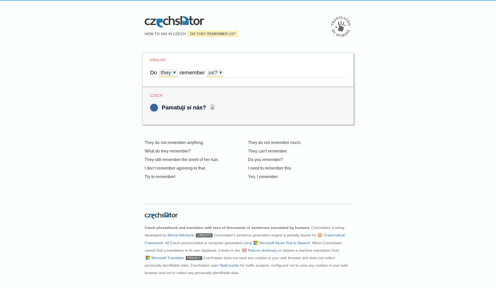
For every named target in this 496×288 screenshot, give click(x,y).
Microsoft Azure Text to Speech (284, 243)
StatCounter (229, 265)
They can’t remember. (268, 151)
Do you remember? (265, 159)
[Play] (154, 107)
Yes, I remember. (263, 176)
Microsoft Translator (167, 258)
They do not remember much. (274, 142)
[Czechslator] (174, 22)
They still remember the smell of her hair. (182, 159)
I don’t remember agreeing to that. (175, 168)
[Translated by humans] (340, 26)
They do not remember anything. (174, 142)
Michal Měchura (181, 235)
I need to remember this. (270, 168)
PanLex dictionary (262, 250)
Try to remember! (160, 176)
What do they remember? (168, 151)
